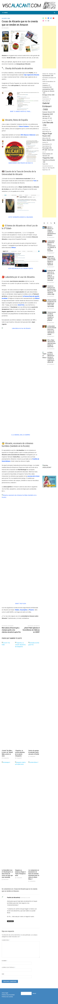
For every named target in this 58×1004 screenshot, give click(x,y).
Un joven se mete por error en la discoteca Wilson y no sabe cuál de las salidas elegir (51, 290)
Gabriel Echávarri (47, 106)
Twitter (45, 164)
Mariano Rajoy (46, 129)
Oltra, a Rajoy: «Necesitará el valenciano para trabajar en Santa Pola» (51, 343)
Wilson (13, 247)
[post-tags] (54, 223)
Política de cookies (7, 996)
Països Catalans (24, 126)
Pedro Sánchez (46, 146)
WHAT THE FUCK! (20, 603)
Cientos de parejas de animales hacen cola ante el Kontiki (33, 752)
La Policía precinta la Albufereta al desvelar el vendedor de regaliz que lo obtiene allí (50, 357)
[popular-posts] (44, 223)
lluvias (50, 120)
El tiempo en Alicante (48, 92)
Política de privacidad (8, 994)
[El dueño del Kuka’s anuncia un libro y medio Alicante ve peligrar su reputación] (44, 256)
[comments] (51, 223)
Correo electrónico (8, 967)
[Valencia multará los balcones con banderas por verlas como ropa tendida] (44, 300)
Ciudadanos (46, 85)
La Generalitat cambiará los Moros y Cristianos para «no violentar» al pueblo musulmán (51, 245)
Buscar (34, 993)
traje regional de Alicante (31, 75)
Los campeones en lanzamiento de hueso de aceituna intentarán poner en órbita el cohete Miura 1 (33, 874)
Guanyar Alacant (48, 112)
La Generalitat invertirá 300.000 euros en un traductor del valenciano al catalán (51, 330)
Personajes (47, 148)
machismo (45, 127)
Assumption (23, 610)
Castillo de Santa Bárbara (48, 81)
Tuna (34, 180)
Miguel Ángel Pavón (47, 135)
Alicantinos (52, 73)
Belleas (44, 79)
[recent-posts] (47, 223)
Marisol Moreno (46, 131)
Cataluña (45, 83)
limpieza (44, 120)
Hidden (17, 610)
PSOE (50, 150)
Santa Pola (21, 305)
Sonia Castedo (47, 153)
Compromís (47, 87)
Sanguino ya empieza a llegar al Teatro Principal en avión (20, 872)
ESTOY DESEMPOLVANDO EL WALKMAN (20, 217)
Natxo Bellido (48, 140)
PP (44, 150)
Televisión (46, 155)
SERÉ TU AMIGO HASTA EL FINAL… (20, 111)
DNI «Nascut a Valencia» (28, 135)
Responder (10, 921)
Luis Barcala (47, 123)
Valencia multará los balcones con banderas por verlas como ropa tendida (51, 303)
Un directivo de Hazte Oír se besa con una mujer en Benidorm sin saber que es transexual (51, 275)
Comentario (6, 940)
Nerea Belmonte (47, 144)
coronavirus (47, 89)
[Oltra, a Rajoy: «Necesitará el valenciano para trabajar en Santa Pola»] (44, 340)
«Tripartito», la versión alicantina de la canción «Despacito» (20, 753)
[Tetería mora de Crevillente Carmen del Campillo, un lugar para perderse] (44, 312)
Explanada (45, 97)
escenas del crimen (33, 476)
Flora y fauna (46, 100)
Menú (6, 12)
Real (9, 18)
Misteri (37, 298)
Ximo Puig (51, 167)
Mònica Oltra (46, 138)
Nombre (4, 960)
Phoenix (31, 610)
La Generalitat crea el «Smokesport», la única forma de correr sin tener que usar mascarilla (7, 873)
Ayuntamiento (47, 75)
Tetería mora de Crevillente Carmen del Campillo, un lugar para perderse (51, 316)
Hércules (46, 116)
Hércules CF (47, 118)
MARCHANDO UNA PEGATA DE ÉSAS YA (21, 163)
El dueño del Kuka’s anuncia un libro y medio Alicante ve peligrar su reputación (51, 260)
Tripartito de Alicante (48, 161)
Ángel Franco (46, 169)
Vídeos (44, 167)
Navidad (45, 142)
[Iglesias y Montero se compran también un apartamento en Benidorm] (44, 227)
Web (3, 974)
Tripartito (47, 158)
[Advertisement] (49, 47)
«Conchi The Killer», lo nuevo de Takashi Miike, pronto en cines (7, 753)
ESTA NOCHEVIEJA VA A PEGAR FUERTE (20, 268)
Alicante (4, 18)
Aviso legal (5, 993)
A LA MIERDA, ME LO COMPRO (20, 435)
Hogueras (47, 114)
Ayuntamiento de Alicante (49, 77)
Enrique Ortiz (48, 95)
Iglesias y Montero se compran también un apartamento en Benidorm (51, 231)
